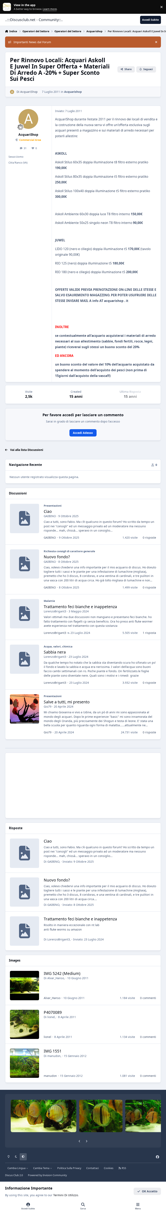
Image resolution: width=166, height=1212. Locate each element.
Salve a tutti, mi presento (67, 702)
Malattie (49, 601)
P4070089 (53, 1012)
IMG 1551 (53, 1051)
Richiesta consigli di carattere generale (69, 551)
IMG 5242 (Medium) (62, 973)
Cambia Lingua (16, 1168)
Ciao (48, 511)
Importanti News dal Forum (32, 42)
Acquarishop (73, 92)
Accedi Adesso (83, 433)
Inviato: (78, 861)
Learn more (8, 7)
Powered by (47, 1175)
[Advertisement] (83, 785)
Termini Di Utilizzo (65, 1195)
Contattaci (92, 1168)
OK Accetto (149, 1191)
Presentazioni (53, 505)
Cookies (108, 1168)
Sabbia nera (55, 652)
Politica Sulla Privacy (69, 1168)
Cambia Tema (41, 1168)
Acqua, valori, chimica (58, 646)
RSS (123, 1168)
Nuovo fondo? (57, 556)
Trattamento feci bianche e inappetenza (80, 606)
